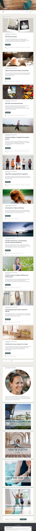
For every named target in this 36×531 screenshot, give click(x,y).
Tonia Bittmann (14, 272)
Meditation (22, 47)
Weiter (12, 360)
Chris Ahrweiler (14, 307)
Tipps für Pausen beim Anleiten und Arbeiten (18, 59)
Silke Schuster (14, 34)
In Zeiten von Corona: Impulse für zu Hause (18, 333)
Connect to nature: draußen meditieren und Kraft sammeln (18, 264)
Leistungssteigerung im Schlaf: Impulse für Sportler (18, 298)
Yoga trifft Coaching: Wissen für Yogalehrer (18, 162)
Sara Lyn (13, 238)
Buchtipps (13, 47)
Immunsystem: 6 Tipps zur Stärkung (18, 196)
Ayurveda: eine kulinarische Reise (18, 92)
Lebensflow (18, 525)
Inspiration (17, 47)
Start (4, 16)
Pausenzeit (18, 81)
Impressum (23, 528)
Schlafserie (18, 322)
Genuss (16, 115)
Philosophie (27, 47)
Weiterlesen (8, 44)
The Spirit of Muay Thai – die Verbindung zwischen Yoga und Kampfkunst (18, 229)
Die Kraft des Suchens (18, 25)
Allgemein (8, 47)
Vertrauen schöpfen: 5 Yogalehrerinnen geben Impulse (18, 126)
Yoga (7, 48)
